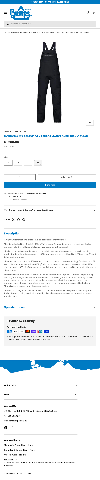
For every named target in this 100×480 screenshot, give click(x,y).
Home (6, 32)
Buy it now (50, 185)
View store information (17, 200)
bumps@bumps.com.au (15, 420)
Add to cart (66, 177)
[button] (94, 13)
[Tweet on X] (13, 219)
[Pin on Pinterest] (23, 219)
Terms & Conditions (23, 473)
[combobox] (50, 24)
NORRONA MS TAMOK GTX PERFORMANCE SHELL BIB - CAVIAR (67, 32)
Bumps (12, 473)
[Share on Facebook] (18, 219)
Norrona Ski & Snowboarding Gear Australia (27, 32)
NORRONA (8, 131)
